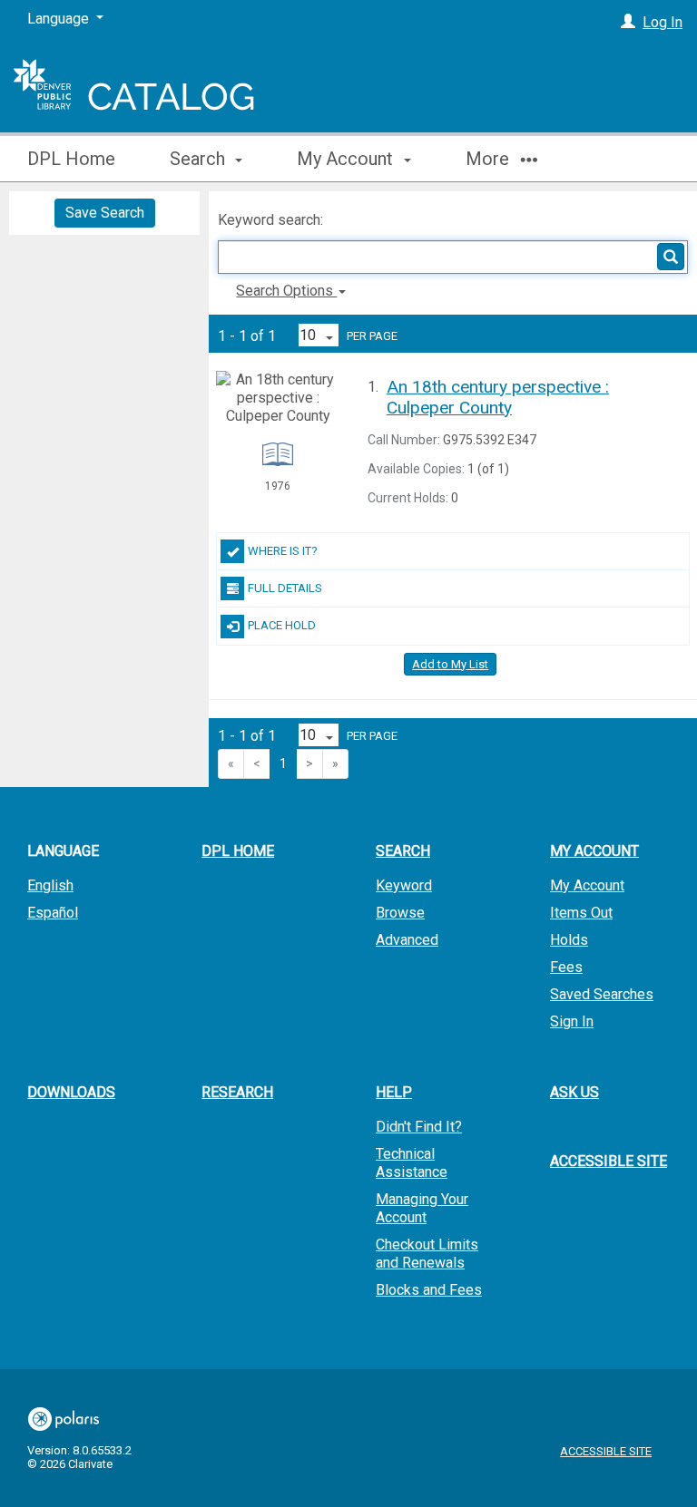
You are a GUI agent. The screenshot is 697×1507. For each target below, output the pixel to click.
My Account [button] (347, 159)
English (50, 885)
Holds (569, 939)
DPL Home (71, 159)
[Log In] (628, 22)
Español (52, 912)
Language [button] (63, 851)
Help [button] (394, 1092)
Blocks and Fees (429, 1289)
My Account (587, 885)
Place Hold (282, 625)
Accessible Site (608, 1161)
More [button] (490, 159)
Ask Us (574, 1092)
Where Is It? (283, 551)
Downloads (71, 1092)
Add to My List (450, 664)
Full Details (285, 588)
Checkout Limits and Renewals (427, 1253)
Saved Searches (601, 994)
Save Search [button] (104, 212)
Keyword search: (272, 219)
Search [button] (200, 159)
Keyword (404, 885)
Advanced (407, 939)
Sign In (572, 1021)
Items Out (581, 912)
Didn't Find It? (419, 1126)
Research (237, 1092)
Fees (566, 967)
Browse (400, 912)
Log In (662, 22)
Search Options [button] (286, 290)
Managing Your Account (422, 1208)
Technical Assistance (411, 1163)
